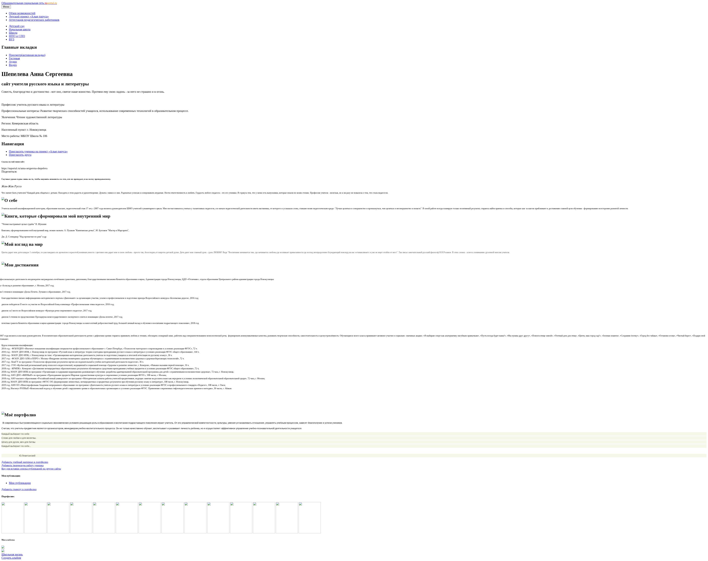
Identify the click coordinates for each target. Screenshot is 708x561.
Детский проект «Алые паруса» (29, 16)
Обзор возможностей (22, 13)
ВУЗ (11, 39)
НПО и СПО (17, 36)
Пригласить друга (20, 154)
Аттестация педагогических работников (34, 19)
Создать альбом (11, 557)
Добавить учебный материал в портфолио (24, 462)
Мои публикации (20, 482)
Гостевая (14, 58)
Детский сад (16, 26)
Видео (13, 65)
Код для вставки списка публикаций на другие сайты (31, 468)
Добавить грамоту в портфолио (19, 489)
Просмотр (27, 55)
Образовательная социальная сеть (29, 3)
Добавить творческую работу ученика (22, 465)
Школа (13, 32)
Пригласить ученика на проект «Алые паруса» (38, 151)
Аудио (13, 61)
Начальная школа (19, 29)
